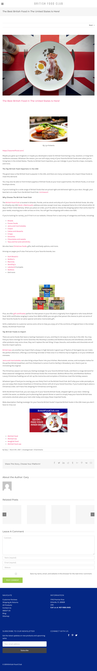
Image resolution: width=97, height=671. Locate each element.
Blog (4, 613)
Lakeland (11, 267)
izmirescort (43, 192)
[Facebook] (69, 635)
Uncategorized (27, 450)
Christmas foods (20, 246)
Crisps (10, 234)
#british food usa (14, 444)
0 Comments (38, 450)
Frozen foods (13, 223)
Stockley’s (12, 264)
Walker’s (11, 259)
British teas (7, 350)
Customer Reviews (10, 599)
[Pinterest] (72, 635)
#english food (13, 441)
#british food (13, 436)
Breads (10, 221)
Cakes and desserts (15, 231)
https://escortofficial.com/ (13, 151)
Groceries (11, 236)
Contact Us (7, 608)
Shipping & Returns (10, 602)
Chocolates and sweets (17, 239)
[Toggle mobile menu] (2, 4)
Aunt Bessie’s (13, 256)
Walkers (11, 270)
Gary (6, 450)
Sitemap (6, 616)
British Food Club (12, 202)
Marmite (11, 262)
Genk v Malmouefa (25, 205)
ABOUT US (6, 611)
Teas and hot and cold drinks (19, 242)
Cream (10, 229)
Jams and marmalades (17, 226)
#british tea (12, 439)
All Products (7, 605)
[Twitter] (76, 635)
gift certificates (19, 314)
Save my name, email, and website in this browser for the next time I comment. (61, 574)
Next (91, 25)
